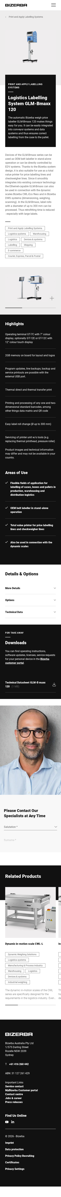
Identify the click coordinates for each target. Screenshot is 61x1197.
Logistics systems (17, 233)
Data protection (14, 1149)
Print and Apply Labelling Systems (26, 16)
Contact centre (14, 1094)
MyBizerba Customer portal (21, 1090)
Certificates (12, 1162)
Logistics (12, 239)
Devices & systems (33, 239)
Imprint (9, 1142)
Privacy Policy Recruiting (19, 1155)
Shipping (28, 244)
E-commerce (14, 250)
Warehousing (39, 233)
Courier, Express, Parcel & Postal (24, 256)
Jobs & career (13, 1098)
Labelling (12, 244)
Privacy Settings (14, 1169)
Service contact (14, 1086)
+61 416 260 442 (19, 1064)
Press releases (14, 1102)
